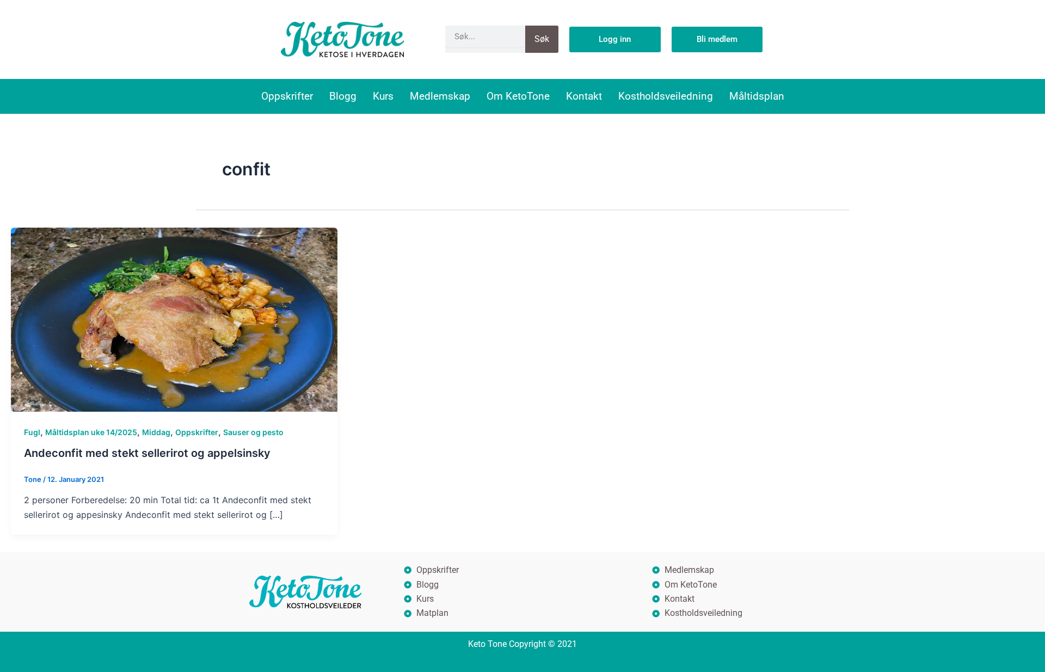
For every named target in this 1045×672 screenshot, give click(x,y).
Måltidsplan (756, 96)
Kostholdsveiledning (665, 96)
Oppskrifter (287, 96)
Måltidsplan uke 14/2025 (91, 432)
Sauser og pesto (253, 432)
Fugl (32, 432)
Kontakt (584, 96)
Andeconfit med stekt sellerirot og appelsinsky (147, 453)
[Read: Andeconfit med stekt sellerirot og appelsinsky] (174, 318)
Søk (541, 39)
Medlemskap (440, 96)
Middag (156, 432)
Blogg (342, 96)
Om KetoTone (518, 96)
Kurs (383, 96)
